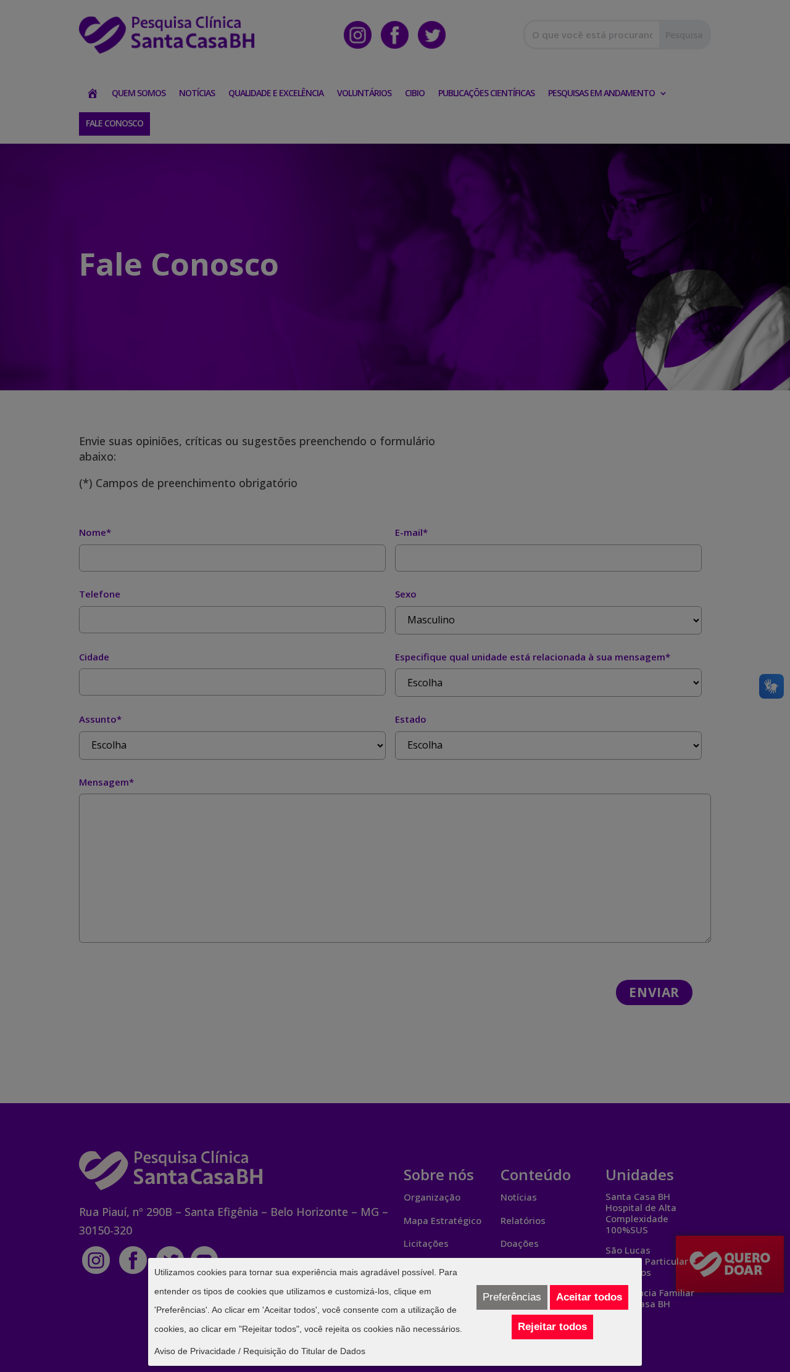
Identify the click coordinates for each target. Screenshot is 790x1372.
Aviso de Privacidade (195, 1351)
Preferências (512, 1297)
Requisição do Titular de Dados (304, 1351)
